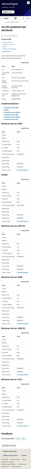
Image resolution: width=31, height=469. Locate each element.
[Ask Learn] (25, 22)
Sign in (28, 18)
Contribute (4, 462)
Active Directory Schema (12, 22)
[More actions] (28, 22)
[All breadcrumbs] (2, 22)
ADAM (4, 46)
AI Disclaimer (5, 459)
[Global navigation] (1, 18)
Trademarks (4, 466)
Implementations (7, 42)
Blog (23, 459)
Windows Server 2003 (9, 44)
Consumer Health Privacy (8, 464)
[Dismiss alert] (28, 2)
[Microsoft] (15, 18)
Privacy (11, 462)
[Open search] (23, 18)
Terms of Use (22, 464)
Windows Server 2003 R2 (9, 49)
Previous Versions (15, 459)
